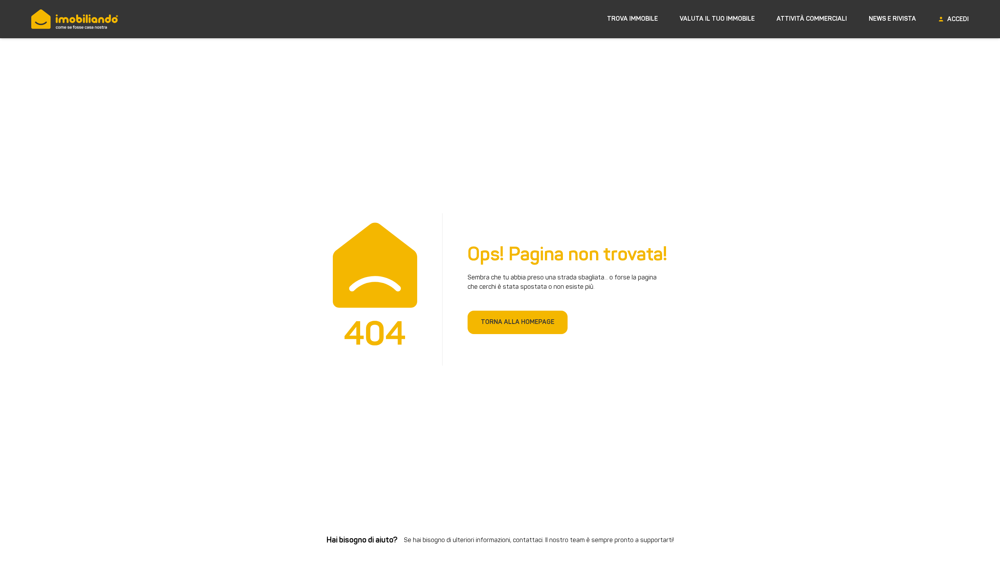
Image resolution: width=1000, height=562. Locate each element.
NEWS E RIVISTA (892, 19)
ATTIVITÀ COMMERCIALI (812, 19)
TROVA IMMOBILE (632, 19)
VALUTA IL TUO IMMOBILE (717, 19)
